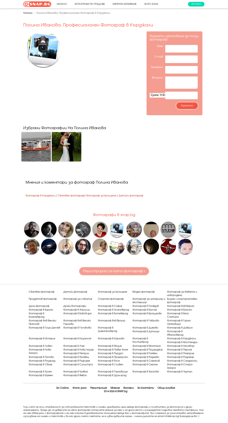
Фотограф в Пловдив (145, 306)
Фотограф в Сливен (110, 364)
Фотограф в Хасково (145, 372)
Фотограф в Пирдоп (110, 353)
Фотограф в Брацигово (147, 313)
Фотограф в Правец (76, 357)
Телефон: (157, 67)
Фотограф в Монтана (146, 346)
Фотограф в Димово (145, 328)
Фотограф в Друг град (112, 375)
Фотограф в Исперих (42, 338)
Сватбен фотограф (71, 195)
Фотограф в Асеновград (113, 310)
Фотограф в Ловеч (40, 346)
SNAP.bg (122, 391)
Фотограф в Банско (179, 310)
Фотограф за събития (77, 299)
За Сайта (62, 388)
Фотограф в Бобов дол (77, 313)
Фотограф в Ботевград (113, 313)
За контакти (145, 388)
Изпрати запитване (124, 4)
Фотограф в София (110, 306)
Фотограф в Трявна (75, 372)
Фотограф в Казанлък (77, 338)
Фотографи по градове (90, 4)
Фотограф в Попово (41, 357)
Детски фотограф (130, 195)
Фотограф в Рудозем (76, 361)
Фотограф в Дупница (145, 331)
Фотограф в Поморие (180, 353)
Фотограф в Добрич (180, 328)
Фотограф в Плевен (144, 353)
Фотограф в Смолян (145, 364)
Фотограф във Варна (180, 306)
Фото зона (151, 4)
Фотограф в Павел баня (113, 350)
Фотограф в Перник (179, 350)
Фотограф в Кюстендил (182, 342)
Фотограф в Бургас (41, 310)
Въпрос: (158, 77)
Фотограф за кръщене (101, 195)
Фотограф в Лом (73, 346)
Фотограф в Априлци (76, 310)
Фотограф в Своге (40, 364)
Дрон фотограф (39, 306)
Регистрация (98, 388)
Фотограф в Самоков (146, 361)
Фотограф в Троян (40, 372)
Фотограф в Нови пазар (78, 350)
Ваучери (128, 388)
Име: (160, 46)
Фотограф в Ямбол (75, 375)
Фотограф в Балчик (144, 310)
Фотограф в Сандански (182, 361)
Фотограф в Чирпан (179, 372)
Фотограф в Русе (109, 361)
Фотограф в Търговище (113, 372)
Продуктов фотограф (43, 299)
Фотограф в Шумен (41, 375)
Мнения (115, 388)
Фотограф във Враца (111, 321)
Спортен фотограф (111, 299)
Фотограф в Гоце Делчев (44, 328)
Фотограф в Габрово (145, 321)
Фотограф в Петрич (76, 353)
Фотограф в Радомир (180, 357)
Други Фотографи (74, 306)
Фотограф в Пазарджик (147, 350)
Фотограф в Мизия (110, 346)
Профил (196, 4)
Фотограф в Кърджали (40, 195)
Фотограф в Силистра (78, 364)
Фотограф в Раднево (145, 357)
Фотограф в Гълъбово (77, 328)
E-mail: (159, 56)
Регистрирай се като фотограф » (114, 271)
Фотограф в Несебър (180, 346)
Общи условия (166, 388)
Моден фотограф (143, 292)
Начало (62, 4)
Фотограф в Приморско (113, 357)
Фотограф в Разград (42, 361)
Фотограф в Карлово (111, 338)
